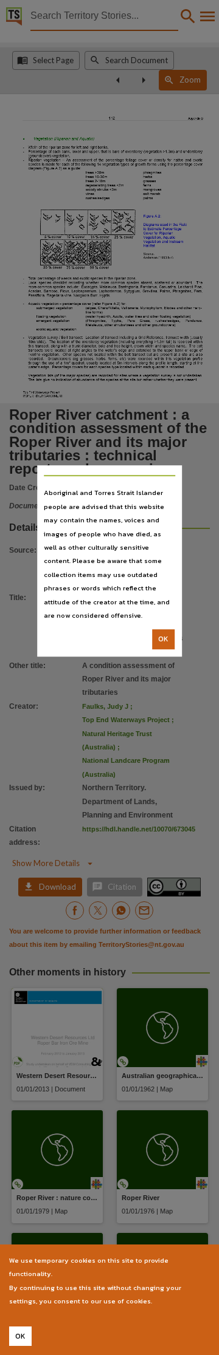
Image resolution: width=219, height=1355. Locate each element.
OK (163, 639)
